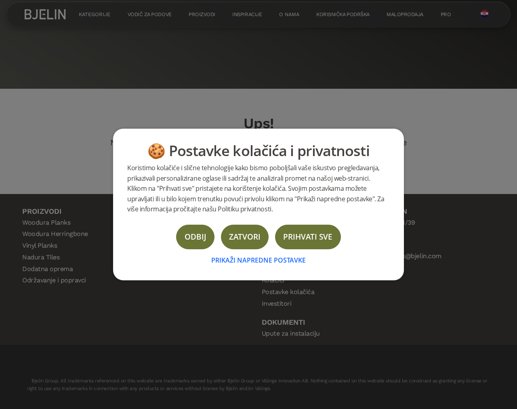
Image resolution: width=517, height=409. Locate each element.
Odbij (195, 236)
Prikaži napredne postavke (258, 260)
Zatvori (245, 236)
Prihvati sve (307, 236)
